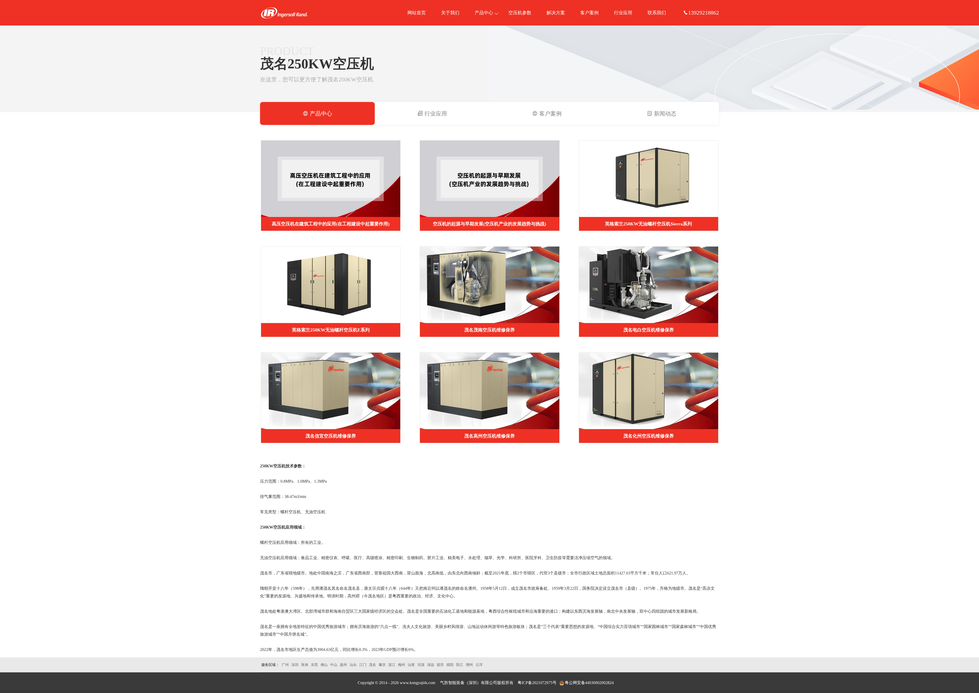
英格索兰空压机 (284, 13)
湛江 (391, 665)
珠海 (304, 665)
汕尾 (411, 665)
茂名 (372, 665)
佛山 (324, 665)
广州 (285, 665)
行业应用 (623, 12)
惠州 (343, 665)
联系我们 (657, 12)
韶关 (440, 665)
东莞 (314, 665)
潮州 (469, 665)
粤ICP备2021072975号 (537, 683)
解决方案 (556, 12)
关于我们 (450, 12)
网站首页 (416, 12)
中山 (333, 665)
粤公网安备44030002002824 (589, 683)
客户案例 (589, 12)
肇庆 (382, 665)
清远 (430, 665)
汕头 (353, 665)
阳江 (459, 665)
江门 (362, 665)
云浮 (479, 665)
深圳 (295, 665)
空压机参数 (519, 12)
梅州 (401, 665)
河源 (420, 665)
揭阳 (450, 665)
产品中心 (484, 12)
